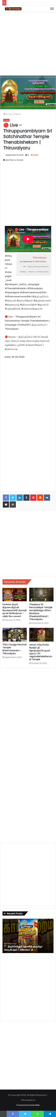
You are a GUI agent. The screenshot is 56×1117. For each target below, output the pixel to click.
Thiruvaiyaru (39, 257)
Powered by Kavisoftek (28, 1105)
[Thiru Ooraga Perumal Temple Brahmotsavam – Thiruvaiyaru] (14, 635)
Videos (17, 114)
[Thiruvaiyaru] (13, 8)
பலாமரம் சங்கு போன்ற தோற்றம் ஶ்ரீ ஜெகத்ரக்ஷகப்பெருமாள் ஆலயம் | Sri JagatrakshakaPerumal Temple (40, 652)
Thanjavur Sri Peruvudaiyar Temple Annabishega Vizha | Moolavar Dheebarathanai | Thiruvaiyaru (40, 612)
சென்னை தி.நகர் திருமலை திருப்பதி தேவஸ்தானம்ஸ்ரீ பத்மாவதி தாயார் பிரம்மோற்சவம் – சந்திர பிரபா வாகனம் (14, 610)
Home (8, 114)
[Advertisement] (28, 43)
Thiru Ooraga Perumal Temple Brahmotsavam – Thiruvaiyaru (14, 649)
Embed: (23, 271)
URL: (24, 266)
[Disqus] (28, 713)
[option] (28, 936)
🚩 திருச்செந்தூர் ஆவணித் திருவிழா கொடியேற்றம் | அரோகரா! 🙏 (23, 948)
